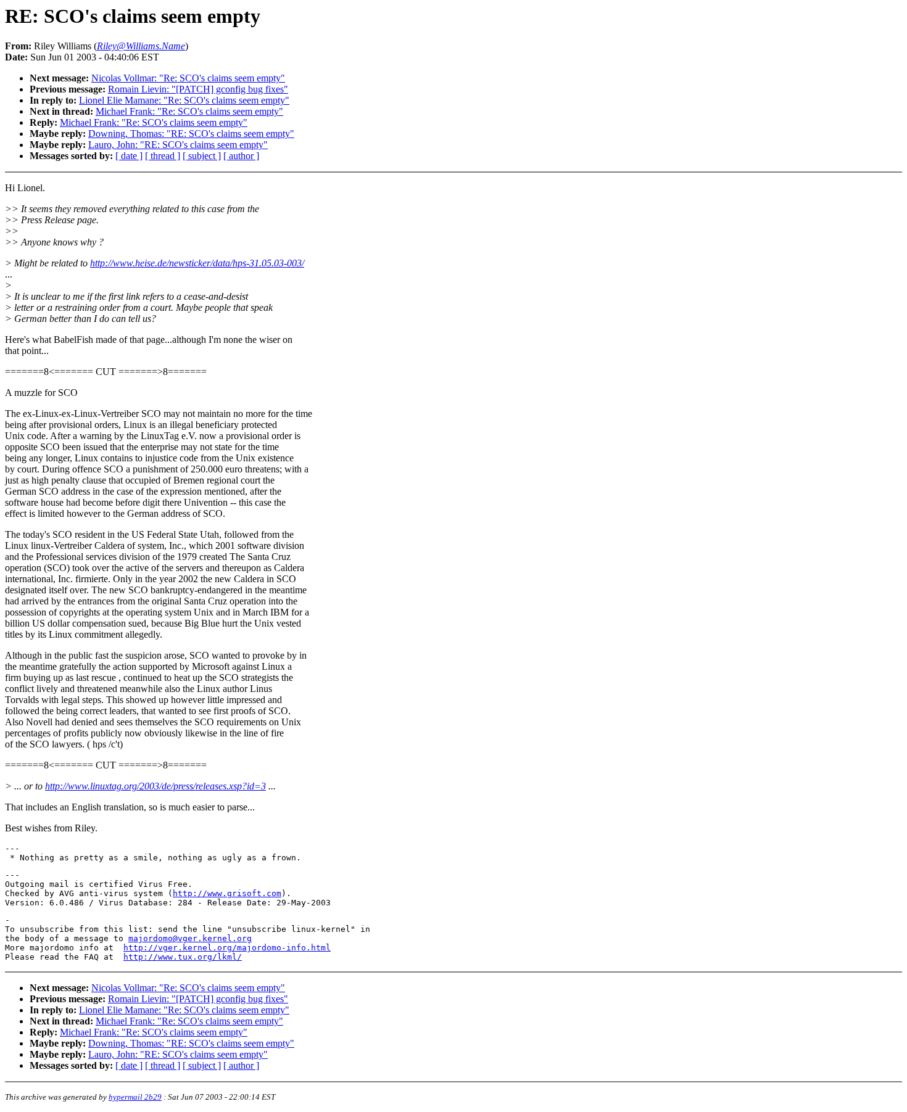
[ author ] (241, 155)
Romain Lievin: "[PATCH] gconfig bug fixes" (198, 89)
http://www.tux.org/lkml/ (182, 957)
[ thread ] (162, 155)
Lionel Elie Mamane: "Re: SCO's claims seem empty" (184, 100)
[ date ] (129, 155)
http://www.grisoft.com (227, 893)
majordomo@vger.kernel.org (190, 938)
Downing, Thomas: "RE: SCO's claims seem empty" (191, 133)
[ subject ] (202, 155)
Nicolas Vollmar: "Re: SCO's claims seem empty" (188, 78)
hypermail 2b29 (135, 1097)
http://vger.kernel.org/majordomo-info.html (227, 947)
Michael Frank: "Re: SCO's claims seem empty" (189, 111)
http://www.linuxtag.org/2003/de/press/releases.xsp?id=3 (155, 786)
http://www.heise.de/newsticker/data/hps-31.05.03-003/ (197, 263)
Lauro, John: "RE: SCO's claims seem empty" (178, 144)
